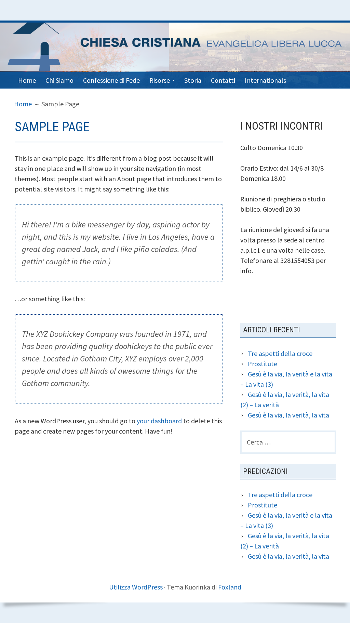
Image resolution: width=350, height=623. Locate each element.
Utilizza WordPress (136, 587)
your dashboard (159, 420)
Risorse (159, 80)
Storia (192, 80)
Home (27, 80)
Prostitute (262, 363)
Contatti (223, 80)
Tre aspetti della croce (280, 353)
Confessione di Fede (111, 80)
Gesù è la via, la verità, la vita (288, 415)
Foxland (229, 587)
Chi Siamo (59, 80)
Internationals (265, 80)
